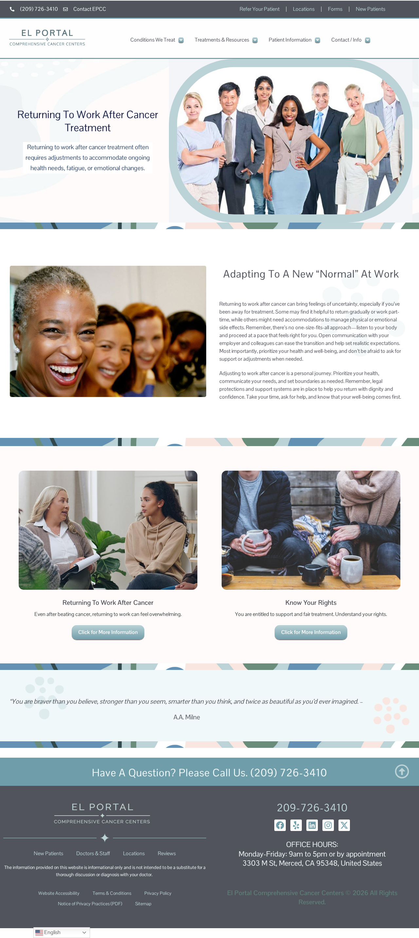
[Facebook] (280, 825)
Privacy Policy (158, 893)
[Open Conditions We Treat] (181, 40)
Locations (304, 9)
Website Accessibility (59, 893)
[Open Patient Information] (317, 40)
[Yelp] (296, 825)
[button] (108, 557)
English (52, 932)
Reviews (167, 853)
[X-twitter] (344, 825)
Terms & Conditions (112, 893)
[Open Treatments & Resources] (255, 40)
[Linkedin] (312, 825)
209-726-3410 (312, 807)
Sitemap (143, 904)
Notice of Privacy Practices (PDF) (90, 904)
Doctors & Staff (93, 853)
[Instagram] (328, 825)
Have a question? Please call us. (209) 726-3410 (209, 772)
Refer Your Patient (260, 9)
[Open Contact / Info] (367, 40)
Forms (335, 9)
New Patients (370, 9)
